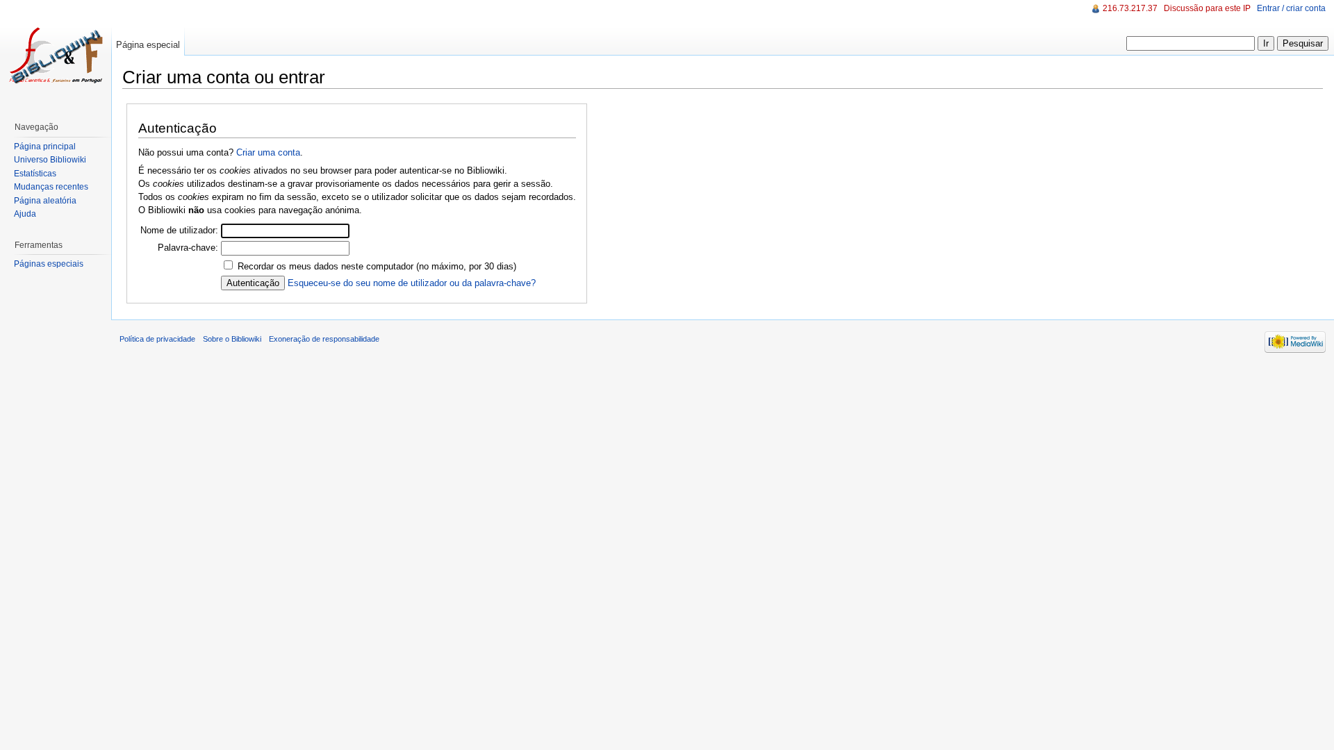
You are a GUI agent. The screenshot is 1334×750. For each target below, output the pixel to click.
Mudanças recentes (51, 187)
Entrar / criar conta (1291, 8)
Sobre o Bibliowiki (232, 339)
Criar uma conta (268, 152)
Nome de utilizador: (179, 230)
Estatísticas (35, 173)
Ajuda (25, 214)
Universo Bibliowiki (50, 160)
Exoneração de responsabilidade (324, 339)
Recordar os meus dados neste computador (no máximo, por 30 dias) (377, 266)
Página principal (45, 146)
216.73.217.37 (1130, 8)
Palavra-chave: (188, 247)
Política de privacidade (157, 339)
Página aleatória (45, 201)
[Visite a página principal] (55, 55)
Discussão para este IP (1207, 8)
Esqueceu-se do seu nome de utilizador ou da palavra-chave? (412, 283)
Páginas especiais (48, 264)
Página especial (148, 45)
